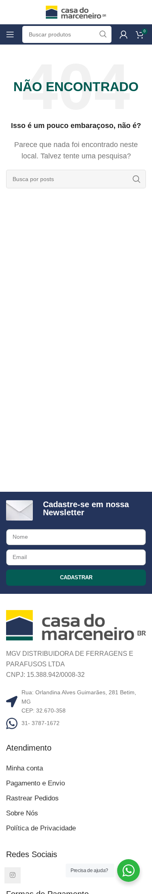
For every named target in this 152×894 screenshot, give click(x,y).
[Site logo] (76, 11)
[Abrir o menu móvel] (10, 34)
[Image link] (76, 624)
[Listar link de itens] (76, 723)
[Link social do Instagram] (12, 875)
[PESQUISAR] (136, 179)
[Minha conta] (124, 34)
